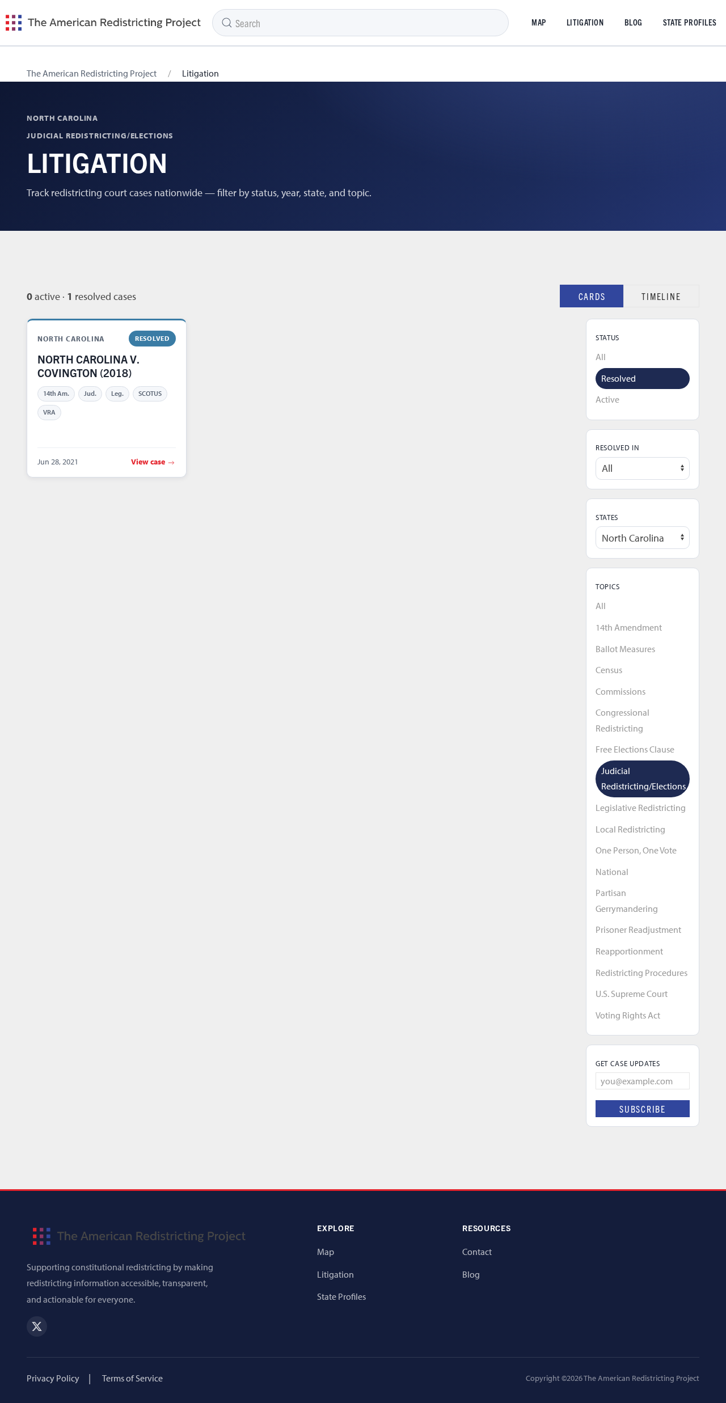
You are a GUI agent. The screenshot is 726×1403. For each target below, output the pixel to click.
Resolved (618, 378)
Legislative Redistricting (641, 807)
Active (607, 399)
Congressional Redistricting (622, 720)
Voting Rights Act (628, 1015)
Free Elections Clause (635, 749)
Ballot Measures (625, 648)
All (601, 356)
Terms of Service (132, 1378)
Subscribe (642, 1108)
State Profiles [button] (690, 22)
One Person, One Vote (636, 850)
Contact (477, 1251)
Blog (633, 22)
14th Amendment (629, 627)
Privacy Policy (53, 1378)
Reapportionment (629, 951)
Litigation (585, 22)
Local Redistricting (630, 829)
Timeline (661, 296)
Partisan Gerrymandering (627, 900)
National (612, 871)
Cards (592, 296)
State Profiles (341, 1296)
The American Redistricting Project (92, 73)
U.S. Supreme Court (632, 993)
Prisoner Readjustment (638, 929)
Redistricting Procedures (641, 972)
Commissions (620, 691)
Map (538, 22)
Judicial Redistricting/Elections (643, 778)
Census (609, 669)
